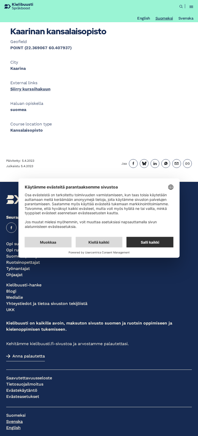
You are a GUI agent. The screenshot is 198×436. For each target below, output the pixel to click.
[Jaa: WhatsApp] (165, 163)
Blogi (11, 291)
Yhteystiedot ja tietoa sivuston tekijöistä (46, 303)
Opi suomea (18, 243)
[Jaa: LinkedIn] (155, 163)
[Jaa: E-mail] (176, 163)
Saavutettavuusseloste (29, 377)
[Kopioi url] (187, 163)
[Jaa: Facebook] (133, 163)
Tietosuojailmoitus (24, 384)
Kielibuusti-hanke (24, 285)
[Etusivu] (18, 6)
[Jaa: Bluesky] (144, 163)
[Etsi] (181, 6)
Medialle (14, 297)
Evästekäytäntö (21, 390)
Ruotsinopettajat (23, 262)
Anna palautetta (28, 356)
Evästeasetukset (22, 396)
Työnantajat (18, 268)
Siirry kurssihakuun (30, 89)
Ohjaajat (14, 274)
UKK (10, 309)
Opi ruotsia (17, 249)
